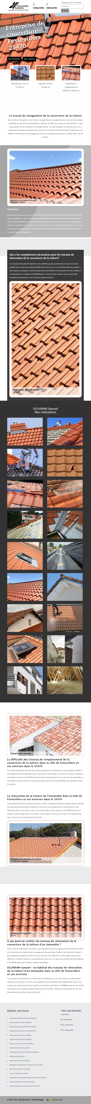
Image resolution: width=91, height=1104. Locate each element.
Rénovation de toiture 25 (24, 586)
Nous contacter (29, 59)
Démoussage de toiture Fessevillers (20, 1035)
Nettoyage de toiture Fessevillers (19, 1061)
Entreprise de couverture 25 (24, 431)
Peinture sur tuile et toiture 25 (24, 462)
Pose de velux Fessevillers (17, 1056)
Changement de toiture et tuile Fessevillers (22, 1031)
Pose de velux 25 (24, 648)
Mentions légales (38, 1100)
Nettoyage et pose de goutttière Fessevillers (23, 1027)
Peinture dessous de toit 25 (64, 586)
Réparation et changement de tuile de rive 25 (25, 617)
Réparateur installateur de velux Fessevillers (23, 1018)
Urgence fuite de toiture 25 (64, 462)
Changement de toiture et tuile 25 (25, 524)
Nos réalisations (14, 59)
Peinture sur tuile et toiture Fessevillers (21, 1044)
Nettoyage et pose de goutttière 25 (64, 555)
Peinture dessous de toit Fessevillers (20, 1022)
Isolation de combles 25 (64, 679)
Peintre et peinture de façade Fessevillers (22, 1082)
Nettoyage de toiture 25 (65, 617)
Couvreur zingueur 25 (65, 524)
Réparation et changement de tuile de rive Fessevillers (26, 1065)
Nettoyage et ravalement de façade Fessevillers (24, 1052)
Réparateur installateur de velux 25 (24, 555)
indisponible (38, 8)
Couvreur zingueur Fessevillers (18, 1073)
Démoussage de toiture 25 (65, 493)
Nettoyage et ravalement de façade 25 (64, 648)
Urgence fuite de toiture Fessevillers (20, 1039)
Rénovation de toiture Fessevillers (19, 1069)
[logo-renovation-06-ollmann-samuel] (18, 6)
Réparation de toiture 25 (64, 431)
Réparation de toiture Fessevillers (19, 1048)
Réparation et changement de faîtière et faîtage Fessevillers (28, 1078)
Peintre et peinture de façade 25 (24, 679)
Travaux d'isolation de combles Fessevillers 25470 (24, 1086)
